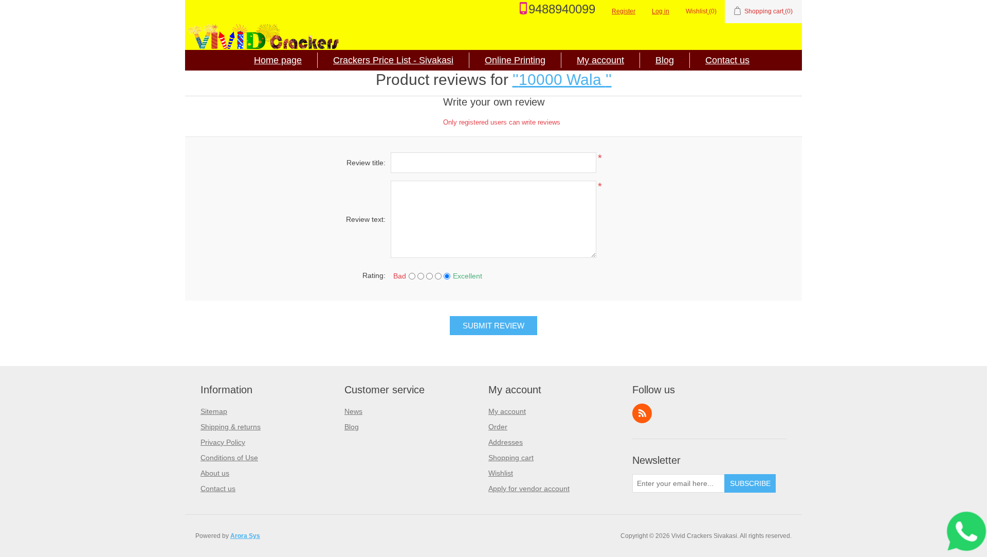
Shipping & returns (230, 427)
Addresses (505, 442)
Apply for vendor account (529, 488)
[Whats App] (969, 531)
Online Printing (515, 60)
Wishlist (500, 473)
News (353, 411)
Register (623, 11)
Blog (664, 60)
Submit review (493, 325)
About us (214, 473)
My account (600, 60)
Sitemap (213, 411)
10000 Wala (562, 79)
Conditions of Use (229, 458)
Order (497, 427)
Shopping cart (511, 458)
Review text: (366, 219)
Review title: (366, 163)
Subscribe (750, 483)
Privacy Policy (222, 442)
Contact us (727, 60)
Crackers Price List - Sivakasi (393, 60)
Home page (278, 60)
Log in (660, 11)
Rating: (374, 275)
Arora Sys (245, 535)
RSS (642, 413)
